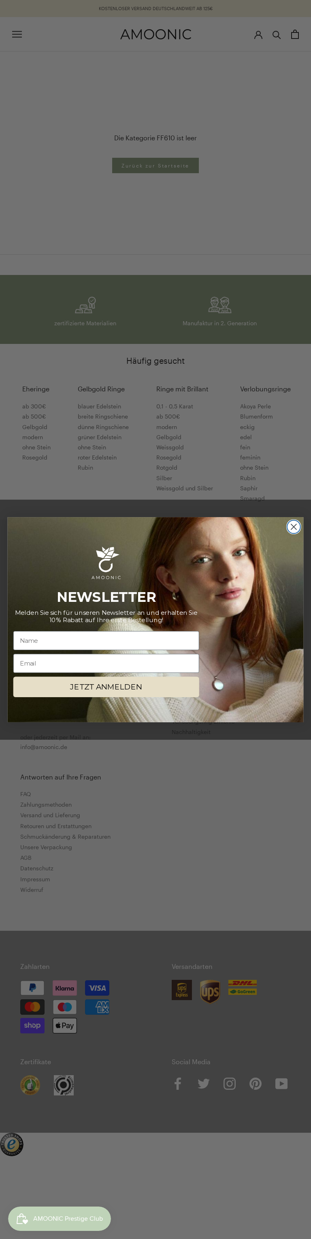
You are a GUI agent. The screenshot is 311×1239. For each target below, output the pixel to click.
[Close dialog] (293, 526)
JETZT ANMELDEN (106, 686)
